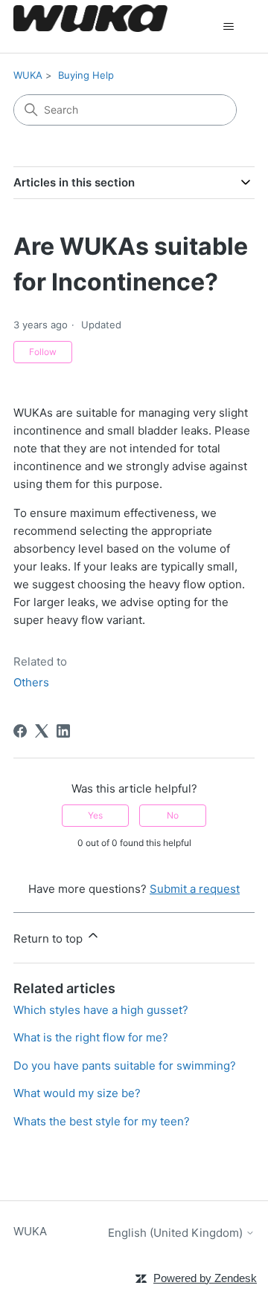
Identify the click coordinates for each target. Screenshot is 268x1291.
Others (31, 682)
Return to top (49, 938)
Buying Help (86, 75)
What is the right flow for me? (90, 1037)
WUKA (27, 75)
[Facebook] (20, 731)
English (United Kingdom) (177, 1232)
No (173, 815)
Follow (43, 351)
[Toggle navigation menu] (228, 27)
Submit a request (195, 889)
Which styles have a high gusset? (100, 1010)
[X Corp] (41, 731)
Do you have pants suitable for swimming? (124, 1066)
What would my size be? (77, 1093)
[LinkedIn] (63, 731)
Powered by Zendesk (205, 1278)
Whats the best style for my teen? (101, 1121)
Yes (95, 815)
